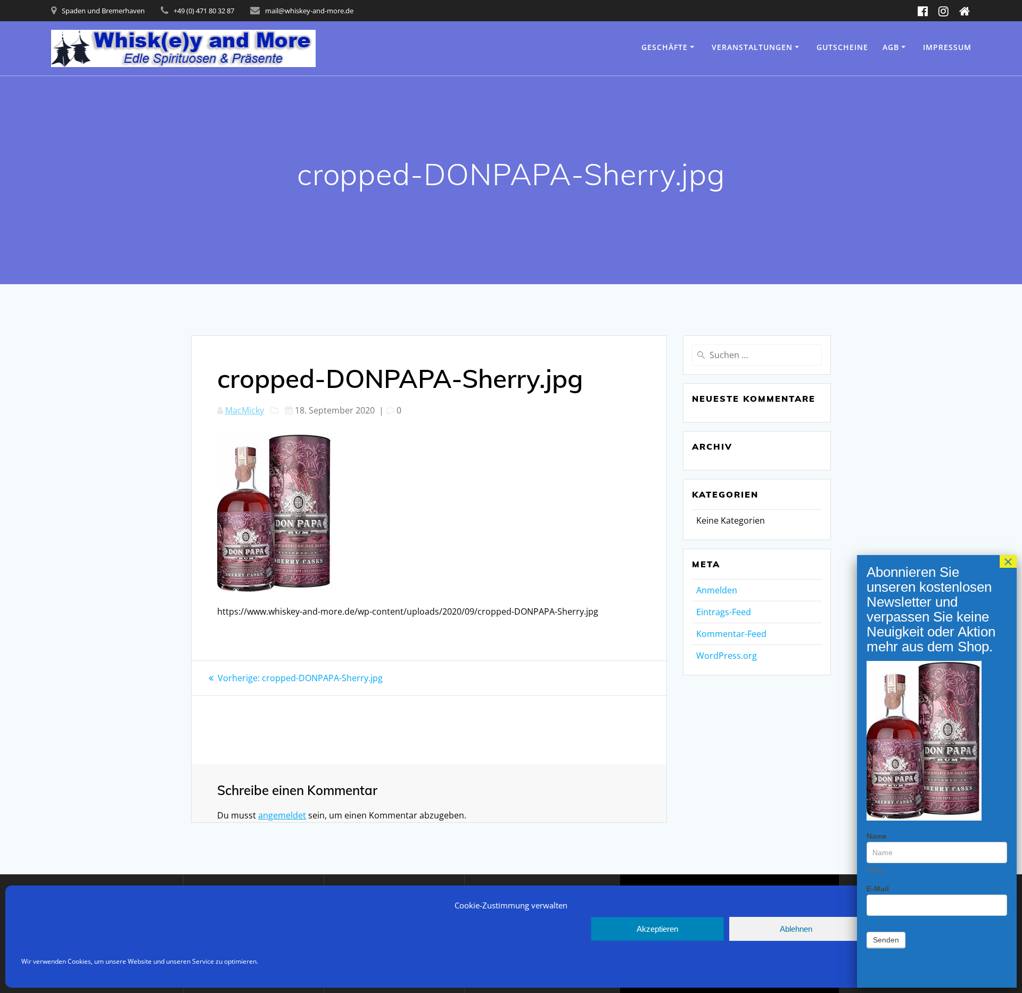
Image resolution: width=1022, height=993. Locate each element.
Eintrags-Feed (723, 612)
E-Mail (878, 888)
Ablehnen (796, 928)
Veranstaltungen (752, 47)
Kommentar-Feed (731, 634)
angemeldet (282, 815)
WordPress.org (726, 655)
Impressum (947, 47)
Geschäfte (664, 47)
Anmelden (716, 590)
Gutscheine (842, 47)
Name (877, 836)
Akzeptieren (657, 928)
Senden (886, 940)
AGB (891, 47)
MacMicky (244, 410)
